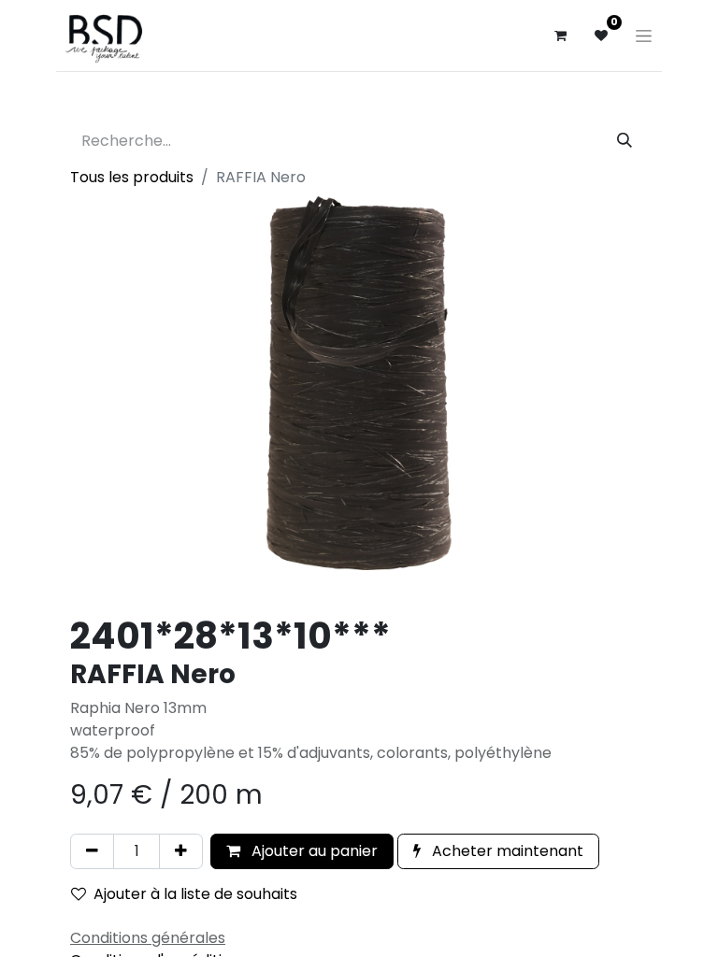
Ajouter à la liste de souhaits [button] (195, 894)
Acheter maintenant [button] (505, 851)
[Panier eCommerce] (560, 35)
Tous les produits (132, 177)
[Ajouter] (181, 851)
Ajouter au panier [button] (313, 851)
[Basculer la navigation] (643, 35)
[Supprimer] (92, 851)
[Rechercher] (624, 141)
